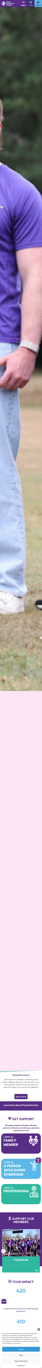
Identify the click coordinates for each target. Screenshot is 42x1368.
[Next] (38, 1251)
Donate (9, 1260)
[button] (39, 1329)
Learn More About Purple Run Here (21, 1105)
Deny (21, 1355)
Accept (21, 1349)
